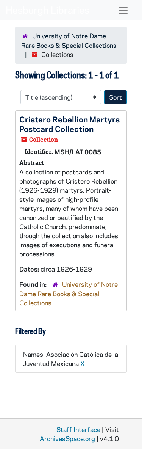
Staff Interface (78, 429)
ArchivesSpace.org (67, 438)
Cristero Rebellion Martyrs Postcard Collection (69, 124)
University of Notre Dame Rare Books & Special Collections (68, 293)
